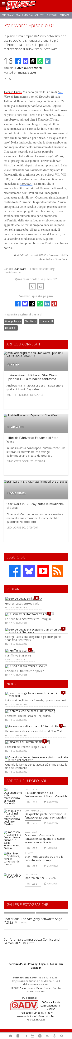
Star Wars (20, 269)
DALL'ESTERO (32, 874)
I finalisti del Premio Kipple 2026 (25, 747)
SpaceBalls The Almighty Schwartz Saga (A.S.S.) (33, 921)
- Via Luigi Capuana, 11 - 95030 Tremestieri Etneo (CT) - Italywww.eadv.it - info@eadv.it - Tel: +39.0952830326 (39, 1010)
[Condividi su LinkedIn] (47, 61)
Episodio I (26, 184)
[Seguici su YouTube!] (43, 571)
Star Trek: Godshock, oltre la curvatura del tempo (44, 858)
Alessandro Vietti (29, 68)
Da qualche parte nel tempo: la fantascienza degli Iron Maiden (45, 815)
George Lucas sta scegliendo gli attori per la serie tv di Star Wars (33, 638)
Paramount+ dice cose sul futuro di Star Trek (34, 731)
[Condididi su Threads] (33, 61)
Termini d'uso (17, 964)
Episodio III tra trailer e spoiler (24, 671)
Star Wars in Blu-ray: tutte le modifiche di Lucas (35, 506)
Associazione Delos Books (35, 988)
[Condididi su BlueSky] (25, 61)
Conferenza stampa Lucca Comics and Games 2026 (32, 941)
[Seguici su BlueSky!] (29, 571)
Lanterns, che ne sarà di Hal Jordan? (28, 716)
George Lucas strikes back (22, 603)
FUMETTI (29, 853)
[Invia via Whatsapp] (40, 61)
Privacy (32, 964)
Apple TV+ (40, 15)
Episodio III (46, 96)
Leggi (34, 802)
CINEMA (13, 364)
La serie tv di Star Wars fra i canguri (28, 619)
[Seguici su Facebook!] (14, 571)
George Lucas (13, 92)
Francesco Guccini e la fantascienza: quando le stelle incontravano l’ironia (45, 838)
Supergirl (52, 15)
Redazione (57, 964)
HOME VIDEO (16, 493)
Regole (43, 964)
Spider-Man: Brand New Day (17, 15)
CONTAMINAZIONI (34, 811)
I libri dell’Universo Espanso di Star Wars (32, 439)
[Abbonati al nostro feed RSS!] (57, 571)
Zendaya (64, 15)
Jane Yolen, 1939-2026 (40, 878)
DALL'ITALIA (31, 789)
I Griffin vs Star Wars (18, 655)
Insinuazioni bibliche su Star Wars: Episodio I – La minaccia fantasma (32, 377)
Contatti (36, 967)
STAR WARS (15, 426)
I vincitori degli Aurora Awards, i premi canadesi (35, 700)
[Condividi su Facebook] (18, 61)
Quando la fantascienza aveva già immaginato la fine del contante (36, 766)
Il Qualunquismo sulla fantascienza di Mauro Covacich (46, 794)
